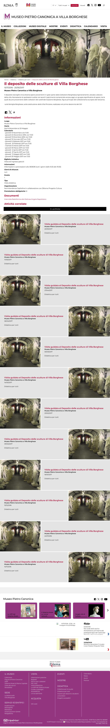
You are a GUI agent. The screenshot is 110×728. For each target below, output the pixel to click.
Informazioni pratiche (38, 677)
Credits (94, 722)
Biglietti (34, 679)
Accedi (82, 5)
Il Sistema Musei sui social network (47, 614)
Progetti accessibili (64, 698)
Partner (86, 680)
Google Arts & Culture (80, 615)
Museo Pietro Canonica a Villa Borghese (49, 17)
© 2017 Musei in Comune (54, 722)
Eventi (64, 26)
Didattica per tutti (24, 79)
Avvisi (86, 678)
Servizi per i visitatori (38, 681)
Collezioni (20, 26)
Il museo (6, 26)
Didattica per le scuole (65, 689)
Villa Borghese (10, 697)
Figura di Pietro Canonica (13, 679)
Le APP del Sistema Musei (13, 615)
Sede (7, 693)
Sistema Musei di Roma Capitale (16, 683)
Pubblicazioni (9, 705)
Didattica (75, 26)
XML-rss (104, 723)
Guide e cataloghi (37, 689)
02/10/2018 (94, 631)
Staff (6, 681)
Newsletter (8, 687)
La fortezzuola (10, 695)
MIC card (34, 683)
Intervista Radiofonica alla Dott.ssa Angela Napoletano (25, 199)
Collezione (8, 677)
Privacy (67, 722)
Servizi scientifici (14, 703)
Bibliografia (9, 707)
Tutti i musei (62, 5)
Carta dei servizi (10, 685)
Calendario (91, 26)
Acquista (75, 5)
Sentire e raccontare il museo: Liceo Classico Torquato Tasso (94, 645)
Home (6, 79)
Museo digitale (37, 26)
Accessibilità (35, 691)
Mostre (53, 26)
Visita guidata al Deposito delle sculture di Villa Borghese (73, 224)
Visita (103, 26)
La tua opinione (36, 693)
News (86, 676)
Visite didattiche (37, 685)
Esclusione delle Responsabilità (81, 722)
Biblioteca (8, 709)
